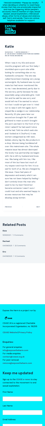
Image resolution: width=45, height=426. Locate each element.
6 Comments (20, 256)
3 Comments (18, 235)
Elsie (5, 231)
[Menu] (41, 29)
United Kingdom (21, 52)
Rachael (6, 241)
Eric (4, 252)
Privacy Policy (25, 332)
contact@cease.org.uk (13, 356)
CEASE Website (10, 332)
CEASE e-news (23, 379)
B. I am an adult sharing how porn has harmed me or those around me (22, 55)
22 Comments (20, 246)
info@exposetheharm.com (15, 350)
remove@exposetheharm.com (17, 363)
